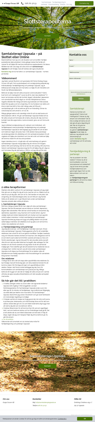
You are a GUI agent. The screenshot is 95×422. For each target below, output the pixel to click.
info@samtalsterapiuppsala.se (46, 402)
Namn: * (71, 60)
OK (85, 419)
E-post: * (71, 66)
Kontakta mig (84, 3)
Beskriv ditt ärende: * (75, 78)
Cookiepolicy (62, 419)
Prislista (62, 4)
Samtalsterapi (46, 2)
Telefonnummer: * (74, 72)
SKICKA (81, 99)
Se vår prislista (8, 319)
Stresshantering (53, 4)
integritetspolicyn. (81, 93)
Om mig (69, 4)
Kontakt (47, 36)
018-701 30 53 (30, 3)
